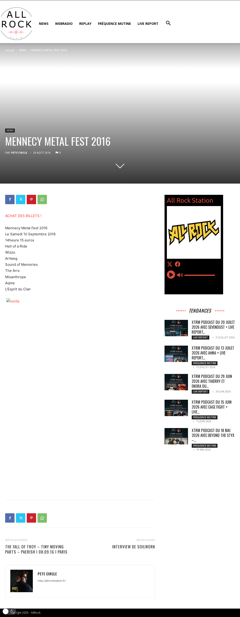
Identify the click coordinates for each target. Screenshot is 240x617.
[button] (9, 611)
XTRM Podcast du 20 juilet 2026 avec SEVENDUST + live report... (213, 327)
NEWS (22, 50)
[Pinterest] (31, 199)
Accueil (10, 50)
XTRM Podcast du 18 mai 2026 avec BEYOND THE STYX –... (213, 435)
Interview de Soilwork (133, 546)
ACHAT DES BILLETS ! (23, 216)
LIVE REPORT (200, 337)
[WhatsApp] (42, 199)
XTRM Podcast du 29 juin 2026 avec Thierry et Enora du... (212, 381)
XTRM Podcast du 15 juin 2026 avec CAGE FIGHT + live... (212, 407)
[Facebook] (10, 199)
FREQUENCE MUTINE (204, 363)
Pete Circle (19, 152)
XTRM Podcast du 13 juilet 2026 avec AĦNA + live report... (213, 353)
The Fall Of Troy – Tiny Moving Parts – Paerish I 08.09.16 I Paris (36, 549)
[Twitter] (20, 199)
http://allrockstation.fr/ (52, 580)
